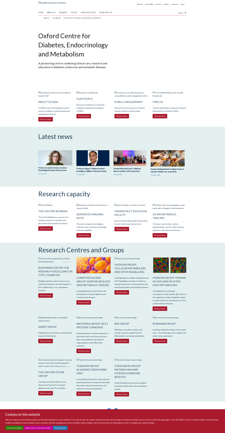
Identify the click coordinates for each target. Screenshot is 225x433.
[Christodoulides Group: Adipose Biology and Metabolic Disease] (93, 265)
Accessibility (149, 4)
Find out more (60, 428)
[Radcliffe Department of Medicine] (52, 2)
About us (51, 12)
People (74, 12)
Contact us (174, 4)
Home (40, 12)
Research (63, 12)
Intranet (158, 4)
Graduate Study (88, 12)
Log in (183, 4)
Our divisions (57, 18)
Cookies (166, 4)
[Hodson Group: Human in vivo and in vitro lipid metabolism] (170, 265)
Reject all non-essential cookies (38, 428)
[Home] (40, 18)
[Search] (185, 12)
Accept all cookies (14, 428)
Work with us (105, 12)
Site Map (140, 4)
